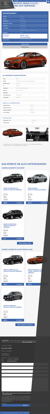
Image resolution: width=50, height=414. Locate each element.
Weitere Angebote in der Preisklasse (25, 324)
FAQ (3, 412)
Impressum (21, 412)
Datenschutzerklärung (28, 412)
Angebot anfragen (25, 44)
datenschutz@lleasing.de (7, 398)
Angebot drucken (25, 47)
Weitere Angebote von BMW (25, 243)
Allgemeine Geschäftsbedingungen (11, 412)
